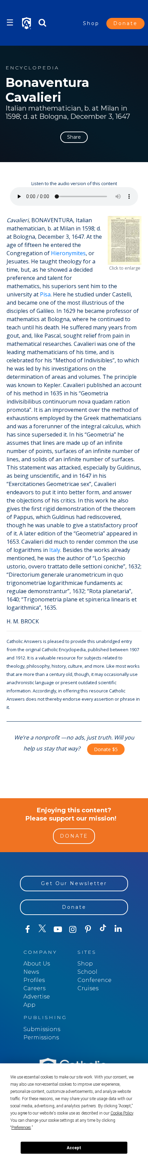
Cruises (87, 988)
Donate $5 (106, 749)
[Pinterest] (88, 929)
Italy (54, 550)
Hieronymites (68, 253)
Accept (74, 1147)
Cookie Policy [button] (121, 1113)
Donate (125, 23)
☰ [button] (10, 22)
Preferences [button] (21, 1127)
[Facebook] (27, 929)
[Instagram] (73, 929)
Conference (94, 980)
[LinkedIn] (118, 929)
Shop (91, 23)
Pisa (45, 294)
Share (74, 137)
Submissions (41, 1029)
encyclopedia (32, 68)
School (87, 972)
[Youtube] (57, 929)
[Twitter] (42, 929)
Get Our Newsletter (74, 883)
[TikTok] (103, 929)
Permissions (41, 1037)
